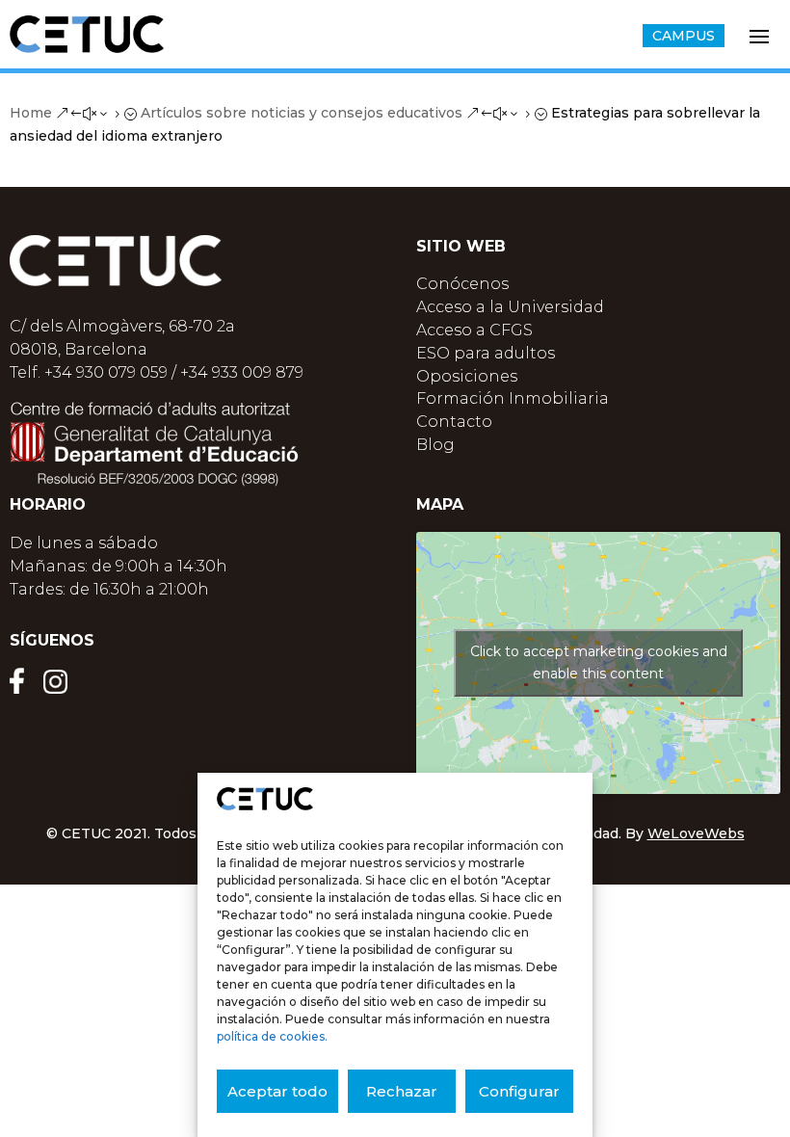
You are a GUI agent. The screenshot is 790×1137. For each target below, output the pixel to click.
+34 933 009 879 (241, 372)
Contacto (454, 421)
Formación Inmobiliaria (512, 398)
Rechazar (401, 1091)
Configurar (519, 1091)
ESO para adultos (485, 353)
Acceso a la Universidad (510, 307)
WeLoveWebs (696, 833)
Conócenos (462, 284)
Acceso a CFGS (474, 330)
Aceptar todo (277, 1091)
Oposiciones (466, 376)
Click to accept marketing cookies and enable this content (598, 662)
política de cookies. (272, 1036)
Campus (683, 35)
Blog (435, 445)
